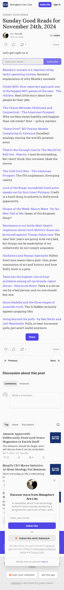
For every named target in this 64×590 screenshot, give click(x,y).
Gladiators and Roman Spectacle (25, 255)
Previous (12, 360)
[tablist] (17, 383)
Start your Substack (23, 574)
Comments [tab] (10, 383)
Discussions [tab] (28, 424)
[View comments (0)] (14, 44)
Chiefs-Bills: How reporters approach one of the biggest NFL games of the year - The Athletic (32, 91)
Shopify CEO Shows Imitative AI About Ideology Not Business (24, 467)
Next (53, 360)
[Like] (6, 44)
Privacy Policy (37, 552)
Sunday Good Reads (15, 14)
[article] (32, 445)
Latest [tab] (15, 424)
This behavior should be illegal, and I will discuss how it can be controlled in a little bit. (23, 447)
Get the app (48, 574)
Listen (56, 35)
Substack (16, 583)
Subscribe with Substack (34, 538)
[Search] (58, 424)
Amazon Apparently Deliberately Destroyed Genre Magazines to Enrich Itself (24, 437)
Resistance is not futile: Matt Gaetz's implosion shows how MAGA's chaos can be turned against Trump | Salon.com (31, 230)
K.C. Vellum (16, 34)
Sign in (57, 4)
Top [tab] (6, 424)
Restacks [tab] (24, 383)
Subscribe (45, 4)
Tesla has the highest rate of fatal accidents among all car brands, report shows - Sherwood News (29, 281)
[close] (54, 480)
